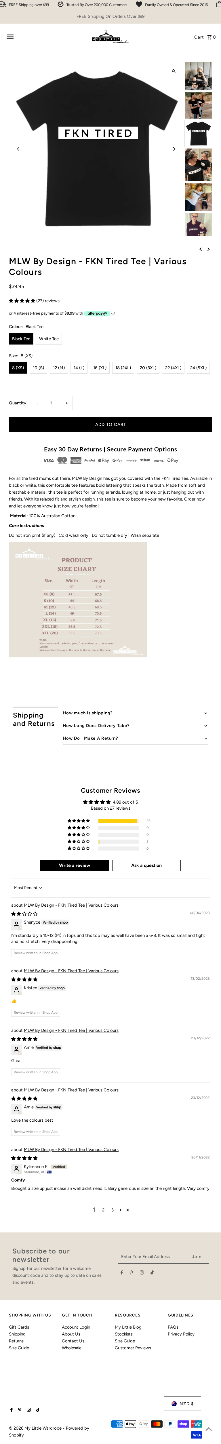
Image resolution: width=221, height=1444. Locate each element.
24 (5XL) (198, 367)
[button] (22, 300)
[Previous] (18, 148)
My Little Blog (128, 1327)
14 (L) (79, 367)
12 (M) (59, 367)
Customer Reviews (133, 1347)
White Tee (49, 338)
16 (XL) (99, 367)
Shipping (17, 1334)
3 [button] (112, 1210)
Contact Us (73, 1341)
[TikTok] (152, 1273)
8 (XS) (18, 367)
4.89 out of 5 (125, 802)
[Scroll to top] (208, 1428)
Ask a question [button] (146, 865)
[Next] (173, 148)
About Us (71, 1334)
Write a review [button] (74, 865)
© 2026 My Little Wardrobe (36, 1428)
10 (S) (38, 367)
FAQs (173, 1327)
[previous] (200, 249)
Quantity (17, 403)
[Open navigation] (45, 37)
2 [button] (103, 1210)
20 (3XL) (148, 367)
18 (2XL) (123, 367)
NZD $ (187, 1403)
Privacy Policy (181, 1334)
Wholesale (71, 1347)
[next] (208, 249)
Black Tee (21, 338)
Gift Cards (19, 1327)
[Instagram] (142, 1273)
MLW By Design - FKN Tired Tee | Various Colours (71, 905)
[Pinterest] (131, 1273)
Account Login (76, 1327)
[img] (24, 913)
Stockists (124, 1334)
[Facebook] (122, 1273)
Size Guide (19, 1347)
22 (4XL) (173, 367)
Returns (16, 1341)
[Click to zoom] (173, 71)
